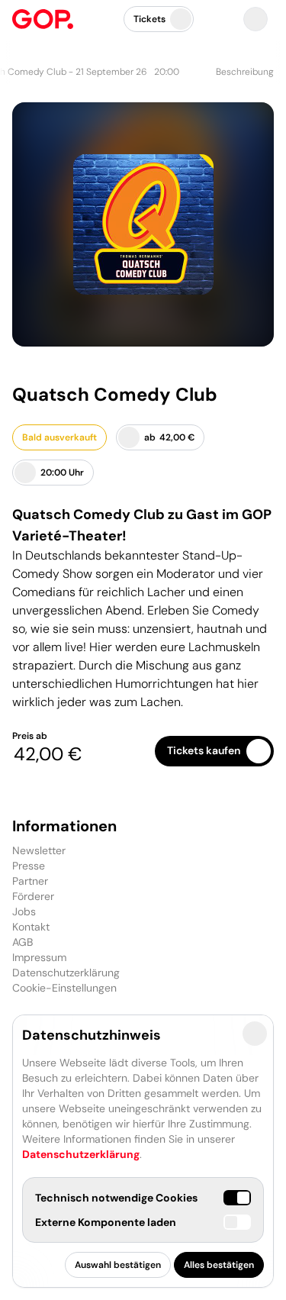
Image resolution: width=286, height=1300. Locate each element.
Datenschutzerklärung (66, 972)
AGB (22, 942)
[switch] (237, 1222)
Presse (28, 866)
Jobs (24, 911)
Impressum (39, 957)
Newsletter (39, 850)
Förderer (33, 896)
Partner (30, 881)
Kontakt (31, 927)
